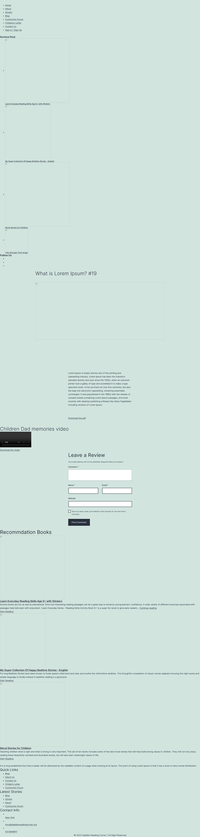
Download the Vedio (10, 450)
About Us (9, 777)
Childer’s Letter (12, 784)
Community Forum (14, 19)
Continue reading (148, 608)
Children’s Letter (13, 23)
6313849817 (11, 831)
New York (10, 817)
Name (71, 485)
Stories (8, 12)
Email (105, 485)
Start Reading (6, 611)
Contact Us (10, 26)
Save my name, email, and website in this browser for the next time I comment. (99, 512)
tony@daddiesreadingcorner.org (21, 824)
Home (8, 5)
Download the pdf (77, 418)
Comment (73, 467)
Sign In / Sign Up (13, 30)
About (8, 9)
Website (72, 498)
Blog (7, 16)
